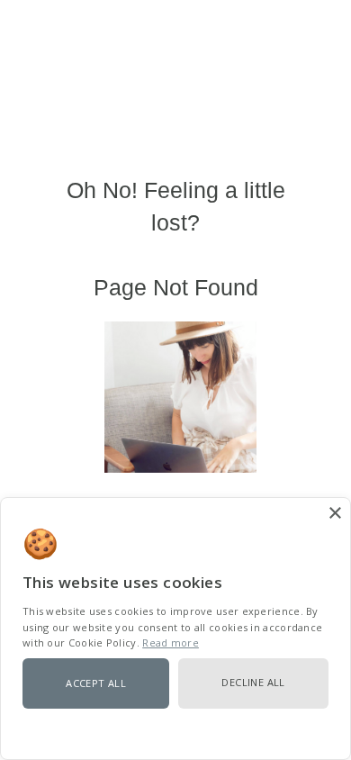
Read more (170, 642)
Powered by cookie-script (175, 732)
